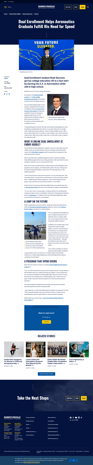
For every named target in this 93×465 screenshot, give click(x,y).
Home (5, 14)
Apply (84, 398)
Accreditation (51, 421)
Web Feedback (79, 451)
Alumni (27, 424)
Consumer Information (53, 424)
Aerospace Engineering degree (38, 207)
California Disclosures (53, 438)
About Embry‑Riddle (14, 14)
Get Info (68, 7)
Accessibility (39, 451)
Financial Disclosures (53, 428)
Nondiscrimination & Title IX (49, 451)
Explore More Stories (46, 374)
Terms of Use (72, 451)
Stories (36, 14)
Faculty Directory (30, 421)
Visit (75, 7)
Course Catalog (29, 435)
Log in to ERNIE (74, 420)
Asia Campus (18, 432)
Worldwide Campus (37, 152)
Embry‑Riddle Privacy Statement (31, 462)
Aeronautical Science (32, 187)
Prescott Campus (8, 432)
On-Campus (11, 1)
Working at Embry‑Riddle (53, 435)
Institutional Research (53, 431)
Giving (27, 428)
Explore (46, 321)
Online (5, 1)
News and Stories (27, 14)
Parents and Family (30, 417)
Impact (6, 78)
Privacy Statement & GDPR (62, 451)
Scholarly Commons (30, 431)
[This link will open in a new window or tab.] (70, 417)
